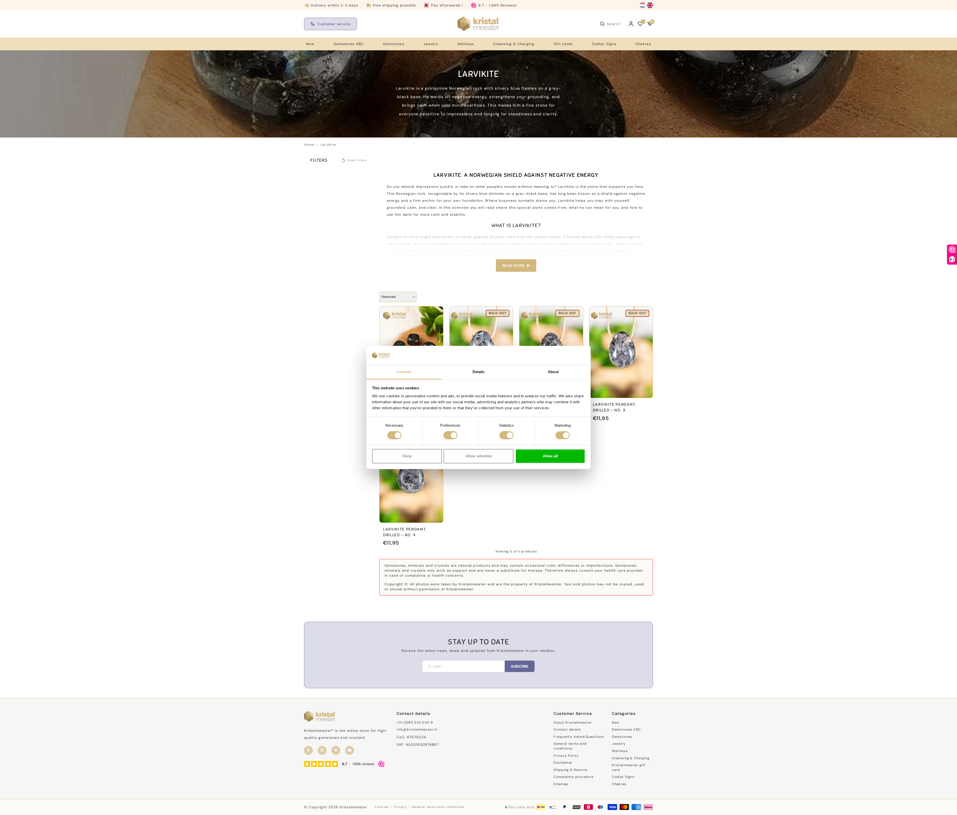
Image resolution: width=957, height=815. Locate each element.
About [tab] (553, 372)
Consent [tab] (403, 372)
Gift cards (563, 44)
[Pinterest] (335, 750)
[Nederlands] (642, 5)
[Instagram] (322, 750)
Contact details (567, 729)
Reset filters (357, 160)
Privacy (400, 807)
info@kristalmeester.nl (417, 729)
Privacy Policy (566, 755)
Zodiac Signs (604, 44)
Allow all (550, 456)
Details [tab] (479, 372)
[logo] (478, 23)
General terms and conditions (570, 746)
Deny (406, 456)
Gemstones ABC (348, 44)
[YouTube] (349, 750)
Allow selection (478, 456)
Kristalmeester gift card (628, 767)
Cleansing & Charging (513, 44)
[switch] (450, 435)
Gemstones (393, 44)
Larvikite (328, 144)
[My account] (631, 24)
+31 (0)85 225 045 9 (415, 722)
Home (309, 144)
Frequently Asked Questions (579, 737)
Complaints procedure (573, 777)
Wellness (465, 44)
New (310, 44)
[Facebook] (308, 750)
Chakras (643, 44)
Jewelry (430, 44)
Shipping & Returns (570, 770)
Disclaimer (563, 762)
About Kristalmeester (573, 722)
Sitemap (561, 784)
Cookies (382, 807)
